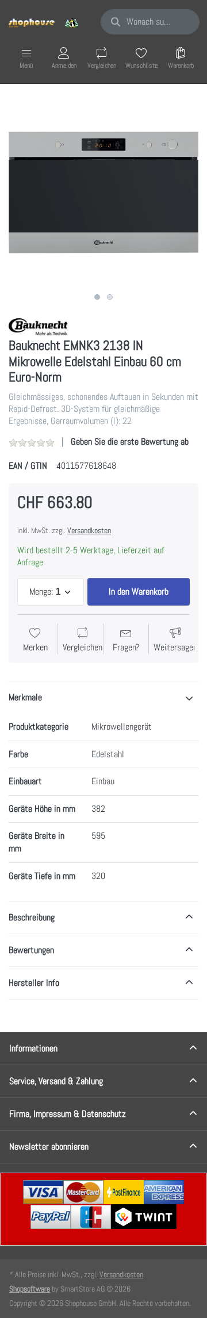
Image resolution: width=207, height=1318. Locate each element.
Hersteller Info (34, 983)
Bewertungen (31, 950)
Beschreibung (32, 917)
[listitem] (103, 192)
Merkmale (25, 697)
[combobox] (150, 21)
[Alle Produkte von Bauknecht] (40, 327)
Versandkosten (89, 530)
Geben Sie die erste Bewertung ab (130, 442)
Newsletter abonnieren (49, 1146)
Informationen (33, 1048)
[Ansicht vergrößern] (103, 192)
